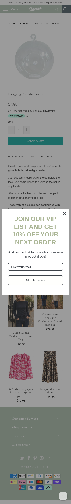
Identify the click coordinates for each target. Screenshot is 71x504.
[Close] (64, 213)
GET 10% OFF (35, 280)
